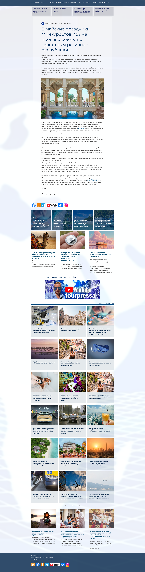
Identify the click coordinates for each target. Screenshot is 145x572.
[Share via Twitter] (46, 194)
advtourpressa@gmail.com (46, 557)
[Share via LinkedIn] (50, 194)
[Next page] (83, 505)
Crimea (44, 188)
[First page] (58, 505)
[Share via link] (54, 194)
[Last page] (86, 505)
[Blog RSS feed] (33, 565)
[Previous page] (61, 505)
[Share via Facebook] (42, 194)
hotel (34, 217)
